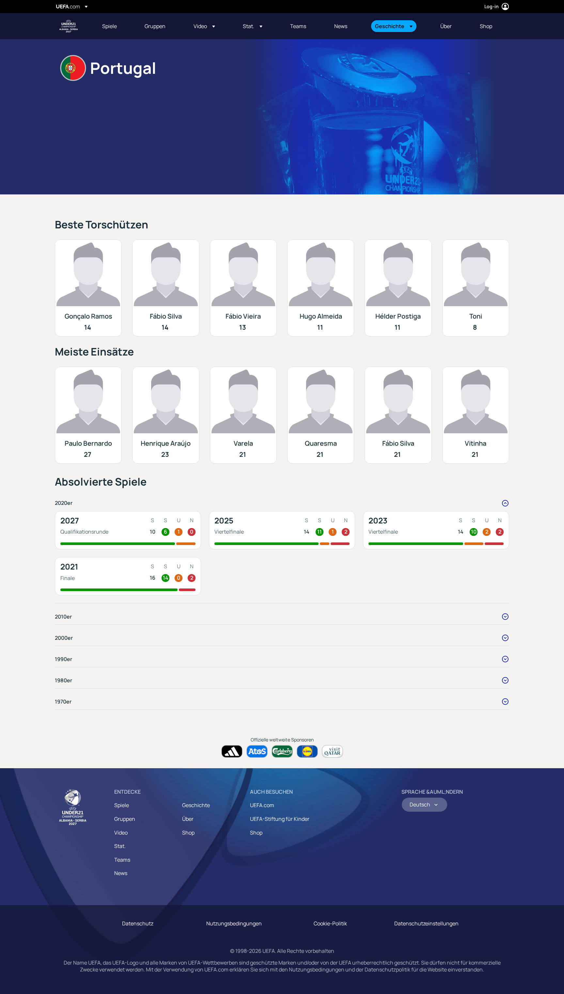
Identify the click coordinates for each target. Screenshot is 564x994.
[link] (109, 26)
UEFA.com (262, 805)
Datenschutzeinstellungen (426, 923)
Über (188, 818)
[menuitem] (115, 26)
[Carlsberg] (282, 751)
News (120, 873)
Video (121, 832)
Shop (188, 832)
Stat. (120, 846)
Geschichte (196, 805)
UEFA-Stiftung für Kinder (279, 818)
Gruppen (124, 818)
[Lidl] (307, 751)
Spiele (121, 805)
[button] (204, 26)
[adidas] (232, 751)
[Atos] (257, 751)
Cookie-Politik (330, 923)
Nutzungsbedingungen (234, 923)
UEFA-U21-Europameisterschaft (68, 26)
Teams (122, 859)
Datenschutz (137, 923)
